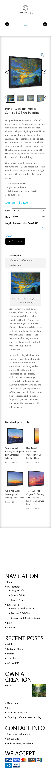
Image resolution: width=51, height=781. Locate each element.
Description (15, 255)
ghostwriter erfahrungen (18, 548)
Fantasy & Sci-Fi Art (21, 613)
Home (10, 582)
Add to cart (15, 241)
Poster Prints (18, 600)
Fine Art (9, 685)
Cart (9, 708)
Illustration (13, 605)
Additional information (21, 260)
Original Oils (17, 590)
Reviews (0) (15, 265)
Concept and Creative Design (25, 618)
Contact (11, 627)
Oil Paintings (13, 586)
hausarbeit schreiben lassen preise (23, 540)
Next (45, 97)
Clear (43, 228)
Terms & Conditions (17, 712)
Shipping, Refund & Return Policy (24, 717)
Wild (9, 644)
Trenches (12, 658)
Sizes (7, 210)
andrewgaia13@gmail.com (20, 743)
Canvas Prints (18, 595)
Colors (8, 217)
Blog (9, 623)
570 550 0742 (13, 739)
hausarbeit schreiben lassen (19, 544)
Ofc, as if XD (13, 663)
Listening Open (15, 649)
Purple (10, 653)
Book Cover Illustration (23, 608)
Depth (8, 223)
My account (13, 703)
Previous (5, 97)
